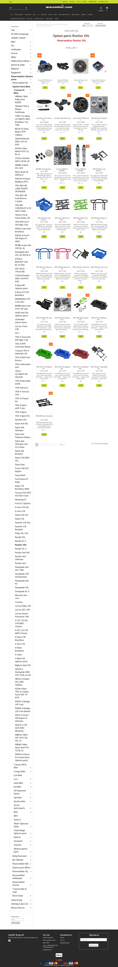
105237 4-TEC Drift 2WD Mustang (21, 728)
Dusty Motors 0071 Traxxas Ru (44, 119)
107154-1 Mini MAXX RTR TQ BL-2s (22, 151)
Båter (13, 57)
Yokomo (17, 844)
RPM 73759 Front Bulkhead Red (80, 367)
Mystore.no (34, 937)
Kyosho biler (19, 801)
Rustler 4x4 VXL (22, 552)
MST (16, 815)
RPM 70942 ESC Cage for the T (81, 268)
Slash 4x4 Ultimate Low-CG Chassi (21, 444)
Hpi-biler (18, 797)
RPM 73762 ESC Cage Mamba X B (99, 367)
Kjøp (45, 87)
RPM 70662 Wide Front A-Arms (62, 219)
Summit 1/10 (20, 419)
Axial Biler (18, 783)
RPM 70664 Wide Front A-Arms (80, 219)
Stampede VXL (22, 587)
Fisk (13, 30)
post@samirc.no (47, 949)
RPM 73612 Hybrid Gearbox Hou (62, 318)
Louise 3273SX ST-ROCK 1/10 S (81, 119)
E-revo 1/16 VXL (22, 507)
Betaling (85, 1)
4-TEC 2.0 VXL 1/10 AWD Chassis (21, 623)
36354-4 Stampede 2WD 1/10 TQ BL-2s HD (23, 672)
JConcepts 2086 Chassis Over (62, 119)
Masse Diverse (18, 907)
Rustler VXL (21, 544)
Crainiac (19, 602)
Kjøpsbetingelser (93, 1)
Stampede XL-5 (22, 591)
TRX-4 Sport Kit (22, 415)
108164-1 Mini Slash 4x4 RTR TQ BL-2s (22, 747)
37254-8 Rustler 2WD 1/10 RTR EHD (22, 278)
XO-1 (17, 333)
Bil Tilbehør (17, 859)
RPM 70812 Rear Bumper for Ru (99, 219)
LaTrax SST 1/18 (22, 609)
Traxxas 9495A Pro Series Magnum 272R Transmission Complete (45, 81)
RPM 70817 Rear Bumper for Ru (62, 268)
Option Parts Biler (21, 86)
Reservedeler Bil (20, 82)
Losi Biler (18, 775)
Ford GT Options (23, 503)
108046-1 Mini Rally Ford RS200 (21, 99)
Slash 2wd (20, 464)
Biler (13, 41)
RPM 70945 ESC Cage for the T (99, 268)
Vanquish (18, 841)
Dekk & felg (16, 900)
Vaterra (17, 819)
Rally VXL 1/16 (21, 533)
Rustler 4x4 (20, 563)
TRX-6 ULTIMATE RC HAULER (21, 374)
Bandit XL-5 (20, 541)
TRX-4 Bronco (21, 387)
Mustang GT (21, 499)
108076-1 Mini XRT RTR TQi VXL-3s (21, 737)
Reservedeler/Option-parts (48, 24)
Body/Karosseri (19, 856)
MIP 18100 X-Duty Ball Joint (44, 169)
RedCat (17, 837)
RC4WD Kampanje (20, 34)
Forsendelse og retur (103, 1)
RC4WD (17, 786)
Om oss (79, 1)
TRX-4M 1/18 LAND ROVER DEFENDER (21, 188)
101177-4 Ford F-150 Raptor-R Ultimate (22, 718)
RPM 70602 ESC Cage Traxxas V (99, 170)
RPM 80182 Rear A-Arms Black (44, 416)
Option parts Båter (21, 867)
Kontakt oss (72, 1)
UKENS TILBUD (18, 37)
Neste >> (62, 444)
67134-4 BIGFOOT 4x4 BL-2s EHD (21, 261)
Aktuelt (62, 937)
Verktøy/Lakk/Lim (19, 903)
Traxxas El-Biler (40, 26)
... (56, 444)
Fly (12, 45)
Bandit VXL (20, 537)
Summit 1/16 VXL (22, 522)
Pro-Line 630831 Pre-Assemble (81, 170)
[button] (38, 71)
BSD (16, 812)
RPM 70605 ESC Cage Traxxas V (44, 219)
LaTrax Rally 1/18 (23, 605)
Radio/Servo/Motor (20, 61)
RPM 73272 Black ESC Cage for (44, 318)
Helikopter (16, 49)
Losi (15, 779)
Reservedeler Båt (20, 863)
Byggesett (16, 72)
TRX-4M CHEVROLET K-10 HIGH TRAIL (23, 208)
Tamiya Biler (19, 771)
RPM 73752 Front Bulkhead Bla (99, 318)
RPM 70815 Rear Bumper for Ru (44, 268)
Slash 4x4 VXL (21, 423)
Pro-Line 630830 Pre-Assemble (62, 170)
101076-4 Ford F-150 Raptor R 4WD (22, 238)
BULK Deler (17, 895)
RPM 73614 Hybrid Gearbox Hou (80, 318)
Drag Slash (20, 475)
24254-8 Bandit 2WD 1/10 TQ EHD (22, 141)
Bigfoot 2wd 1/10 (22, 665)
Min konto (65, 1)
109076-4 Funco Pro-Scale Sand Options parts (22, 757)
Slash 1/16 (19, 518)
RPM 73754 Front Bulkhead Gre (44, 367)
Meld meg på (93, 945)
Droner (14, 53)
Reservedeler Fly (20, 871)
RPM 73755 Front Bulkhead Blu (62, 367)
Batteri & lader (18, 64)
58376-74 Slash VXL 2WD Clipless (22, 681)
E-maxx (18, 654)
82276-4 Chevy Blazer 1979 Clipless (22, 131)
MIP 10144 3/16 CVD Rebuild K (99, 119)
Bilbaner (15, 68)
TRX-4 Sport (21, 412)
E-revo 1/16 (20, 511)
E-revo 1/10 (20, 643)
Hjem (37, 24)
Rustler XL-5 (20, 548)
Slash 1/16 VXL (21, 515)
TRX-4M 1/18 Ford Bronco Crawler (21, 198)
